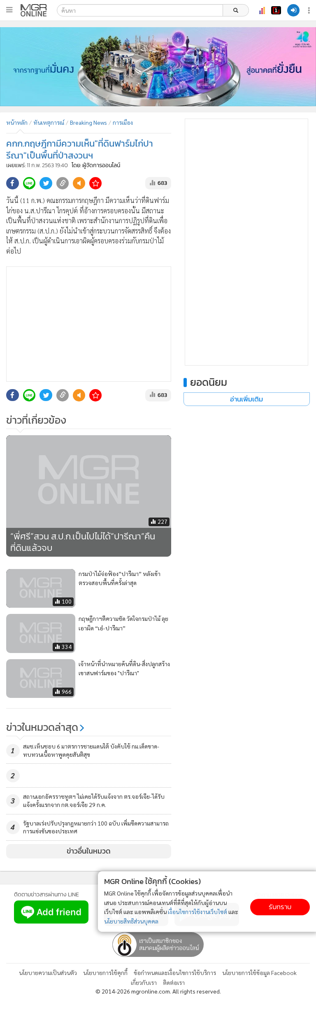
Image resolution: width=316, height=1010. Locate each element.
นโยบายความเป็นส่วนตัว (48, 972)
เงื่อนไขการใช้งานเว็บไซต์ (197, 911)
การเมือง (123, 122)
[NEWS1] (276, 10)
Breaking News (88, 122)
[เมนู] (9, 10)
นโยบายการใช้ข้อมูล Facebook (259, 972)
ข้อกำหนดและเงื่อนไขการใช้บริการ (175, 972)
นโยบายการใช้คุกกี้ (105, 972)
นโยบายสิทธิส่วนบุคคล (131, 921)
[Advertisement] (88, 324)
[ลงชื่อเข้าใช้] (293, 10)
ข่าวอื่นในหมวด (89, 851)
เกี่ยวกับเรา (144, 982)
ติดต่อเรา (174, 982)
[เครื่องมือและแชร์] (310, 10)
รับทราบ (280, 907)
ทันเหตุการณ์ (48, 122)
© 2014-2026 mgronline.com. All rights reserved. (158, 991)
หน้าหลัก (17, 122)
